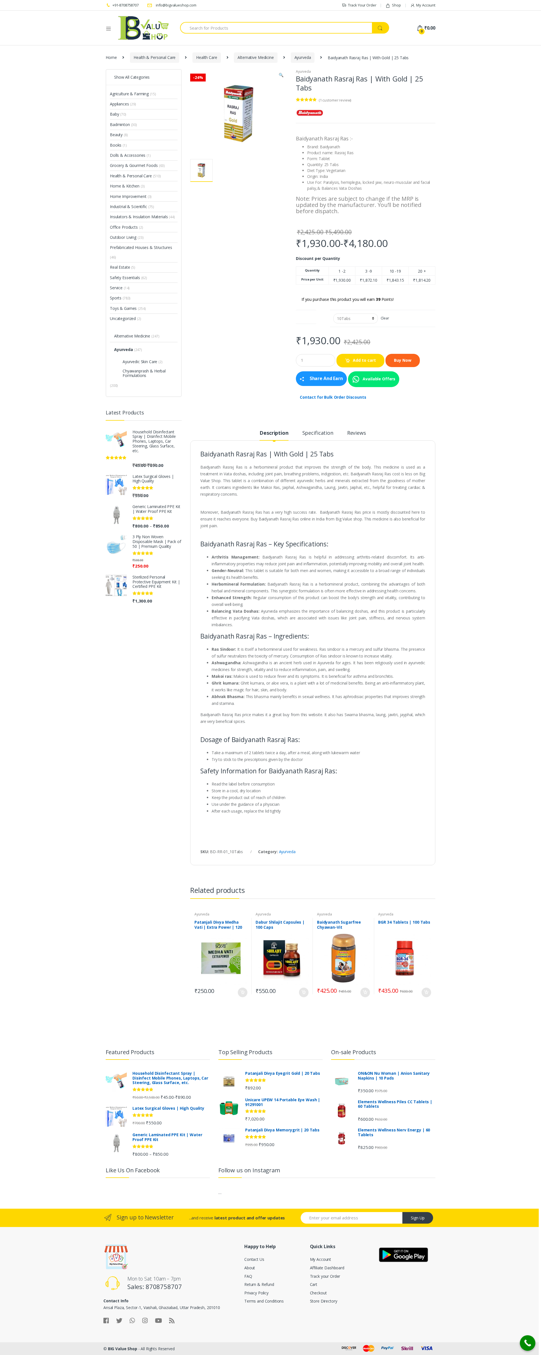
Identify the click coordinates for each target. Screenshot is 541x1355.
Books (115, 145)
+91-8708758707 (125, 5)
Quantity (306, 315)
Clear (385, 318)
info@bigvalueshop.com (176, 5)
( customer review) (335, 100)
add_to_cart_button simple (242, 992)
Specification (317, 433)
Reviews (356, 433)
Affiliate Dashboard (327, 1267)
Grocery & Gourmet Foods (134, 165)
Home (111, 57)
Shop (396, 5)
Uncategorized (123, 318)
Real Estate (120, 267)
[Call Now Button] (527, 1343)
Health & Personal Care (155, 57)
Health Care (206, 57)
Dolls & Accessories (127, 155)
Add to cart (364, 360)
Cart (313, 1284)
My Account (425, 5)
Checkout (318, 1293)
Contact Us (254, 1259)
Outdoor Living (123, 237)
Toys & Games (123, 308)
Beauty (116, 134)
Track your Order (325, 1276)
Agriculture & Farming (129, 93)
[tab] (274, 435)
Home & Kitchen (124, 186)
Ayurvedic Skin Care (140, 361)
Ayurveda (302, 57)
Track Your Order (362, 5)
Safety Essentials (125, 277)
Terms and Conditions (264, 1301)
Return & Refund (259, 1284)
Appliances (119, 104)
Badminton (120, 124)
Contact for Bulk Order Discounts (333, 397)
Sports (115, 298)
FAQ (248, 1276)
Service (116, 287)
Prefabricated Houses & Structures (141, 247)
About (249, 1267)
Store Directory (323, 1301)
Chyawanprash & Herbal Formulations (144, 373)
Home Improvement (128, 196)
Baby (114, 114)
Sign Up (418, 1218)
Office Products (124, 227)
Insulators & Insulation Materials (139, 216)
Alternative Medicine (256, 57)
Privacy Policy (256, 1293)
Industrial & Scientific (128, 206)
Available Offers (379, 378)
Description (274, 433)
